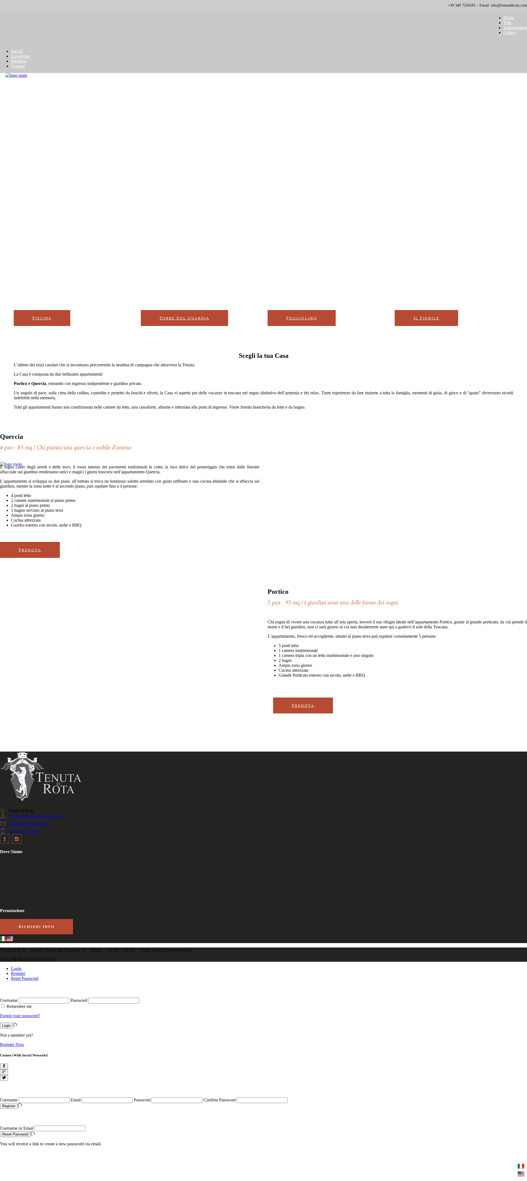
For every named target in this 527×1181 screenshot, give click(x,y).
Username (9, 1000)
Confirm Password (219, 1100)
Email (76, 1100)
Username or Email (16, 1128)
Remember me (19, 1006)
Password (79, 1000)
